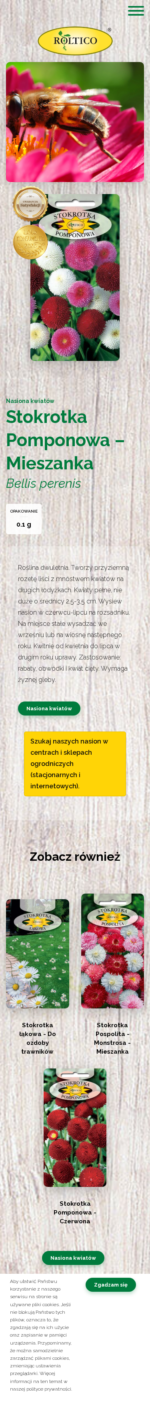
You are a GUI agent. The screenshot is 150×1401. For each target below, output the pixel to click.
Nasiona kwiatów (49, 709)
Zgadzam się (111, 1285)
